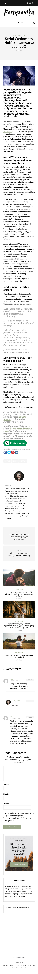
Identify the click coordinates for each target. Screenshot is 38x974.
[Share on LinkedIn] (16, 452)
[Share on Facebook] (5, 452)
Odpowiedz (30, 680)
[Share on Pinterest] (13, 452)
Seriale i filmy (17, 35)
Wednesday (8, 132)
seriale (22, 461)
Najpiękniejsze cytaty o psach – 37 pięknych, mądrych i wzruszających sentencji (19, 594)
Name (6, 784)
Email (6, 794)
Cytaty (17, 589)
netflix (7, 461)
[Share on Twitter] (9, 452)
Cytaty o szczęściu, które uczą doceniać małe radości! (19, 656)
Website (6, 804)
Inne (24, 35)
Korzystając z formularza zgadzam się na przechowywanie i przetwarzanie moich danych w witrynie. (19, 817)
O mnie (23, 967)
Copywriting (21, 965)
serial (15, 461)
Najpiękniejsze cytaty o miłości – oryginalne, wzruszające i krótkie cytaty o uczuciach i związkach (19, 625)
